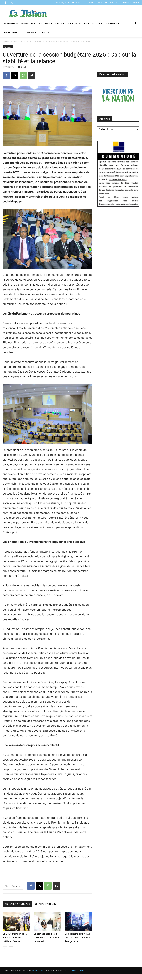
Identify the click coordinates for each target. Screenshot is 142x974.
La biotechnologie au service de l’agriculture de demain (46, 937)
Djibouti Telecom (131, 2)
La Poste (90, 2)
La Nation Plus (12, 32)
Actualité (9, 23)
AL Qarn (109, 2)
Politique (44, 23)
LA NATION (37, 970)
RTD (100, 2)
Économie (111, 23)
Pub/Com (44, 32)
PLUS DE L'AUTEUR (45, 904)
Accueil (6, 41)
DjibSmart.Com (76, 970)
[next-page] (11, 948)
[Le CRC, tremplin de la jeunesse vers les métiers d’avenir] (16, 921)
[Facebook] (5, 2)
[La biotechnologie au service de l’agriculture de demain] (47, 921)
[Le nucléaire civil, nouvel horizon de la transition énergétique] (78, 921)
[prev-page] (5, 948)
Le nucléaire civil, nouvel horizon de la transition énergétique (78, 937)
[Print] (32, 75)
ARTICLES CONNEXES (17, 904)
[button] (135, 23)
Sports (96, 23)
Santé (58, 23)
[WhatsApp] (23, 75)
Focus (30, 32)
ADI (118, 2)
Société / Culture (77, 23)
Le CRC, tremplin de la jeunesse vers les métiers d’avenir (15, 937)
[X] (11, 2)
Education (27, 23)
